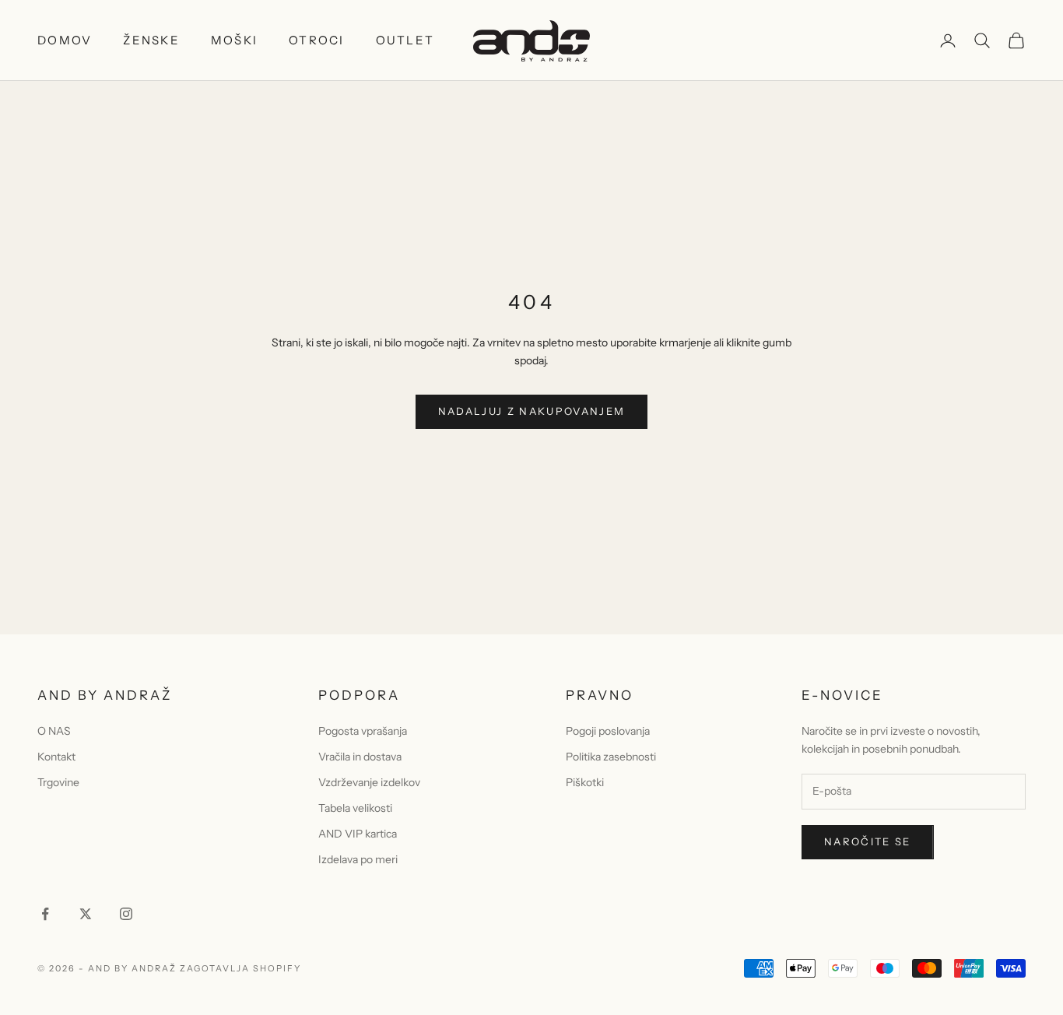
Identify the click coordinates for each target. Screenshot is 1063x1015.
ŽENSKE (151, 40)
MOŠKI (234, 40)
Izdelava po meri (358, 859)
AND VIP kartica (357, 834)
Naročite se (867, 841)
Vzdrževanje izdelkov (369, 782)
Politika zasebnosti (611, 757)
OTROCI (317, 40)
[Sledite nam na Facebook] (45, 914)
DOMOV (64, 40)
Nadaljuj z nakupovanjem (532, 411)
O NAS (54, 731)
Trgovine (58, 782)
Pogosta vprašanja (362, 731)
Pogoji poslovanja (608, 731)
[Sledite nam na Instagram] (126, 914)
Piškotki (585, 782)
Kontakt (56, 757)
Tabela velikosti (355, 808)
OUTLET (405, 40)
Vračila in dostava (360, 757)
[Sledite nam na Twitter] (85, 914)
